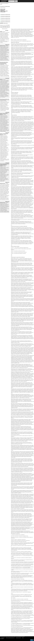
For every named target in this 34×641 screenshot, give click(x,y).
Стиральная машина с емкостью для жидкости (4, 113)
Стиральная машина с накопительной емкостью (4, 133)
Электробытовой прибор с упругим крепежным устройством (4, 63)
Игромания (2, 637)
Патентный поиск (3, 1)
